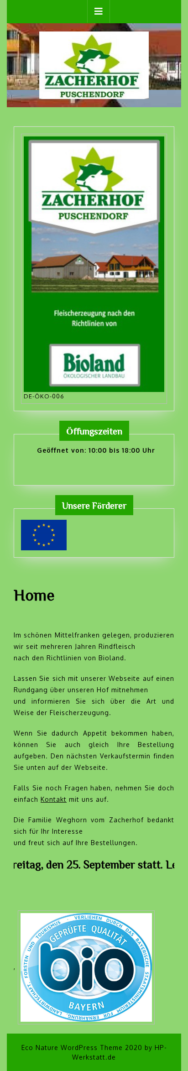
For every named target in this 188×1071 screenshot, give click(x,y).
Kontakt (54, 799)
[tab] (98, 11)
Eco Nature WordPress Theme (72, 1047)
